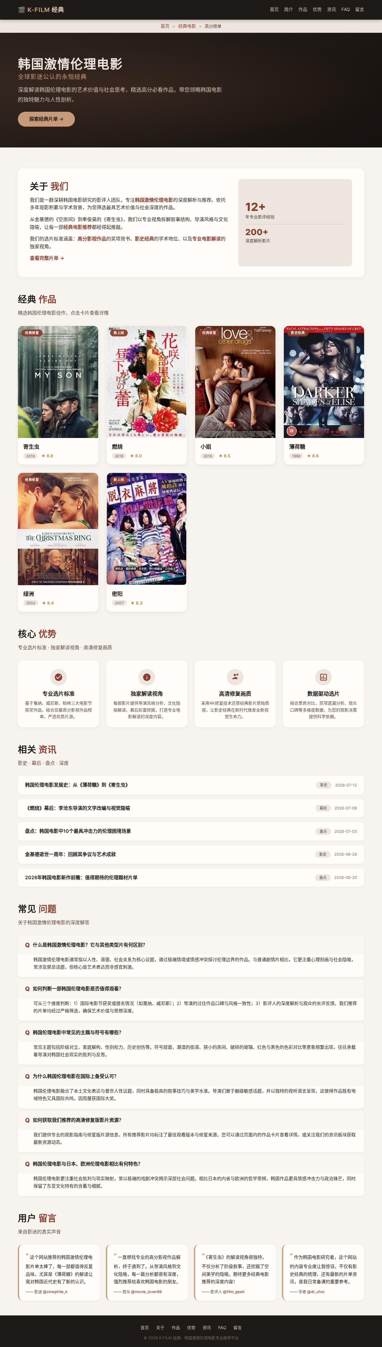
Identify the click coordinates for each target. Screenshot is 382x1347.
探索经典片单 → (46, 119)
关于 (160, 1327)
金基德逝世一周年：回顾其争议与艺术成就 (70, 854)
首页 (274, 9)
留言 (359, 9)
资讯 (331, 9)
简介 (288, 9)
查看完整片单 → (47, 258)
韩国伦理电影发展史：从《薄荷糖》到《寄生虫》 (77, 785)
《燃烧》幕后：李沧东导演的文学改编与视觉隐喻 (77, 808)
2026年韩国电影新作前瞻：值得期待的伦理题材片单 (81, 877)
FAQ (345, 9)
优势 (317, 9)
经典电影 (187, 26)
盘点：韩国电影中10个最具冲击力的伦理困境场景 (78, 831)
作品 (302, 9)
